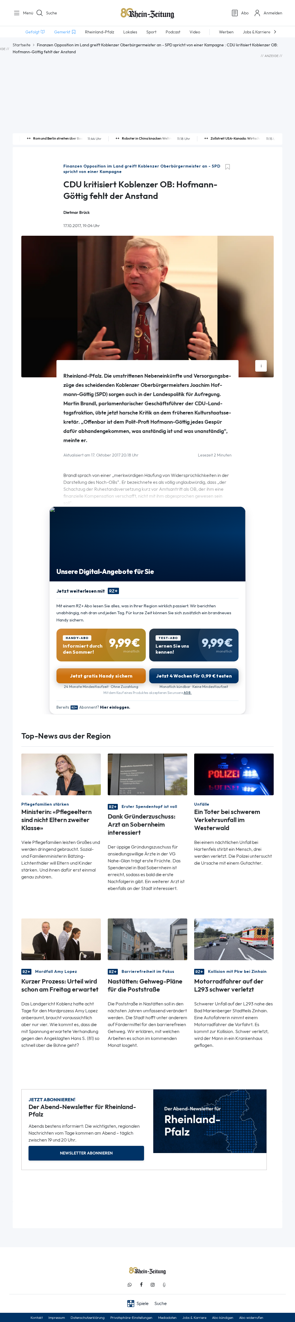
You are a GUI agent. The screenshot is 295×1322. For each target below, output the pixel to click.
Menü (26, 13)
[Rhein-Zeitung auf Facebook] (141, 1285)
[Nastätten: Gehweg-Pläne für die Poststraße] (147, 939)
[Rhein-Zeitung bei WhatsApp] (130, 1285)
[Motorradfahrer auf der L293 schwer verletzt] (234, 939)
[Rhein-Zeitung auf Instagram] (153, 1285)
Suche (51, 13)
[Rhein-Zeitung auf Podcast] (164, 1285)
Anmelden (273, 13)
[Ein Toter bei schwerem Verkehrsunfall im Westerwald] (234, 774)
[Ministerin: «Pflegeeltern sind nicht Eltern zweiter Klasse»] (61, 774)
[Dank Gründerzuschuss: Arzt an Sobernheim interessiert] (147, 774)
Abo (245, 13)
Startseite (22, 44)
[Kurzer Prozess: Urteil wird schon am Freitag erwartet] (61, 939)
